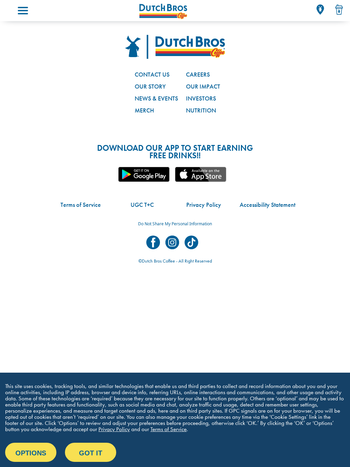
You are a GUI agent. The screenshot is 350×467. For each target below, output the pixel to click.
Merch (144, 110)
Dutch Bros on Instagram (172, 242)
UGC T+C (142, 205)
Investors (201, 98)
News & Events (156, 98)
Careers (198, 74)
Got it (90, 453)
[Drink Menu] (339, 9)
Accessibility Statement (267, 205)
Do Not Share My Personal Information (175, 224)
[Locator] (320, 9)
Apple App (200, 174)
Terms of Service (80, 205)
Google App (144, 174)
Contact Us (152, 74)
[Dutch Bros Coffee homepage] (163, 11)
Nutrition (201, 110)
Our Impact (203, 86)
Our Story (150, 86)
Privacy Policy (203, 205)
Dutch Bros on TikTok (191, 242)
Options (30, 453)
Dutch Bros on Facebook (153, 242)
